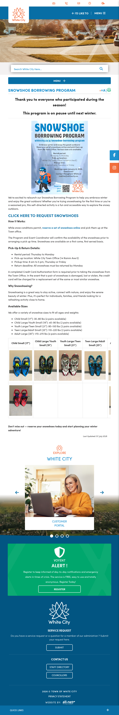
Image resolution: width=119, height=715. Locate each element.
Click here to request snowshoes (43, 215)
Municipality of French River (18, 14)
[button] (51, 536)
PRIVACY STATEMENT (59, 696)
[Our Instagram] (114, 168)
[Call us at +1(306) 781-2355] (66, 3)
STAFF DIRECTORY (59, 667)
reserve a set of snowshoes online (61, 227)
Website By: (53, 702)
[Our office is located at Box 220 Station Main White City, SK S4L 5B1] (53, 3)
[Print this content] (109, 90)
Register (59, 589)
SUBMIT (59, 647)
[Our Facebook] (114, 155)
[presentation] (17, 492)
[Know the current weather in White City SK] (104, 3)
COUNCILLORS (59, 675)
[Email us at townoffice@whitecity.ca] (78, 3)
